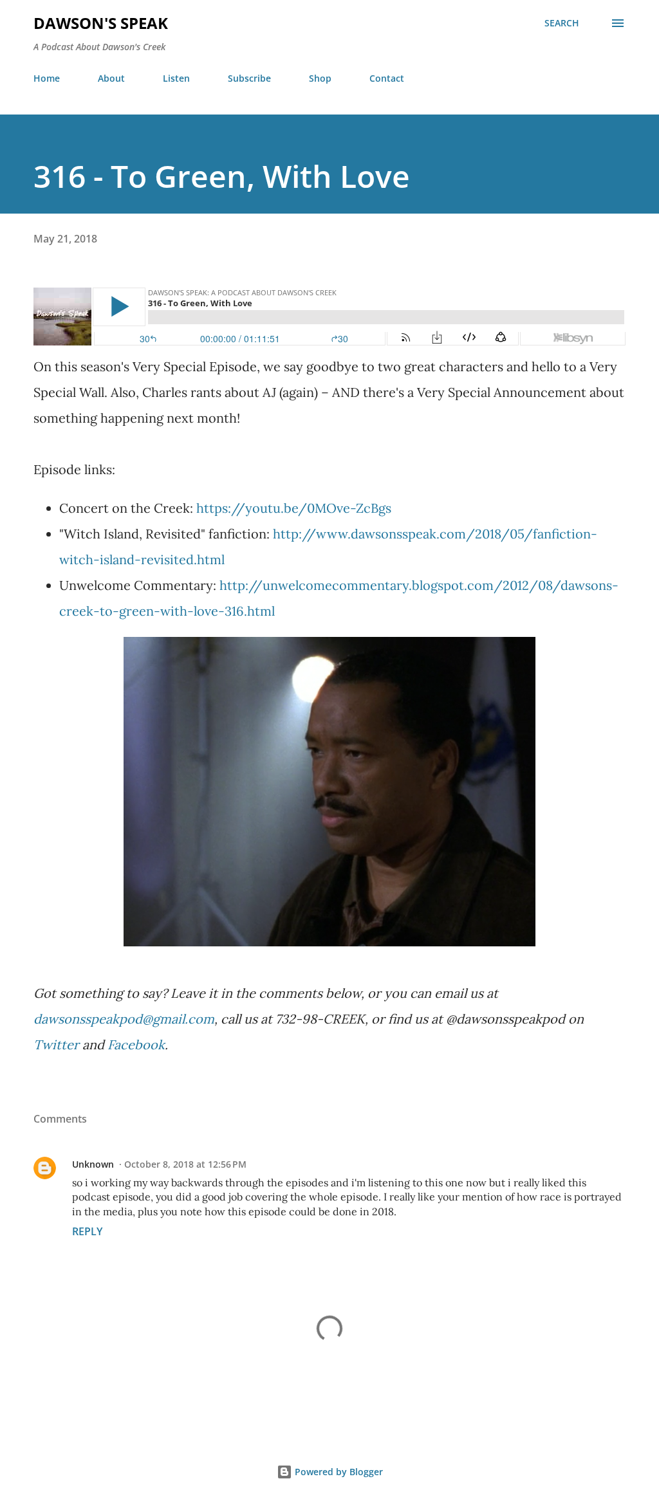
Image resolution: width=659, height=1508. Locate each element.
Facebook (136, 1044)
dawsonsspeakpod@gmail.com (123, 1019)
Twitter (56, 1044)
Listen (176, 78)
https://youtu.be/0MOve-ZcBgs (293, 508)
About (111, 78)
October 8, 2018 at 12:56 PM (185, 1164)
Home (46, 78)
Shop (320, 78)
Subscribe (249, 78)
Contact (386, 78)
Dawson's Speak (100, 22)
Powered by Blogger (337, 1472)
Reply (87, 1231)
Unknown (93, 1164)
